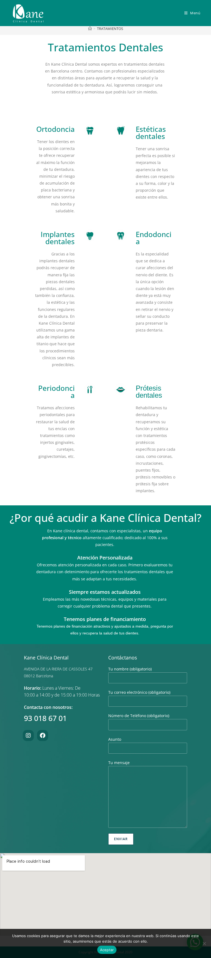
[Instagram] (28, 735)
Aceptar (107, 950)
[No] (204, 943)
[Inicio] (90, 28)
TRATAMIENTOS (110, 28)
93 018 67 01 (45, 718)
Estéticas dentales (151, 132)
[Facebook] (42, 735)
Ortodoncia (55, 129)
